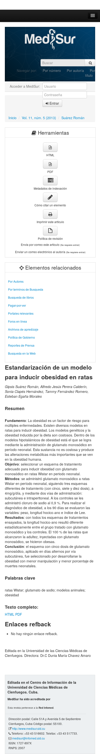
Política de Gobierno (21, 337)
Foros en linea (17, 321)
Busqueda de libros (21, 297)
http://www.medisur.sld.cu (28, 728)
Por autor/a (75, 70)
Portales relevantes (20, 313)
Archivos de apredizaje (23, 329)
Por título (90, 73)
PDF (18, 614)
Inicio (12, 117)
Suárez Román (72, 117)
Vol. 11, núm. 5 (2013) (39, 117)
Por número (52, 70)
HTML (9, 614)
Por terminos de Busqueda (25, 289)
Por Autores (16, 281)
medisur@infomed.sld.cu (28, 738)
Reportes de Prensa (21, 345)
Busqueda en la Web (22, 353)
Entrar (54, 103)
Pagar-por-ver (17, 305)
